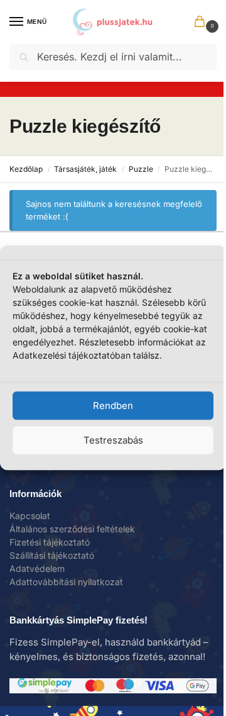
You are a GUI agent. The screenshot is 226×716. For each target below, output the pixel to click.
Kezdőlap (26, 169)
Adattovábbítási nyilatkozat (66, 581)
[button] (202, 22)
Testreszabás (113, 440)
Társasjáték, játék (85, 169)
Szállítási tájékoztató (51, 555)
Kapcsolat (29, 515)
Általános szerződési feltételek (72, 528)
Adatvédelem (37, 568)
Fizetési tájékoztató (49, 542)
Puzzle (141, 169)
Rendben (113, 405)
